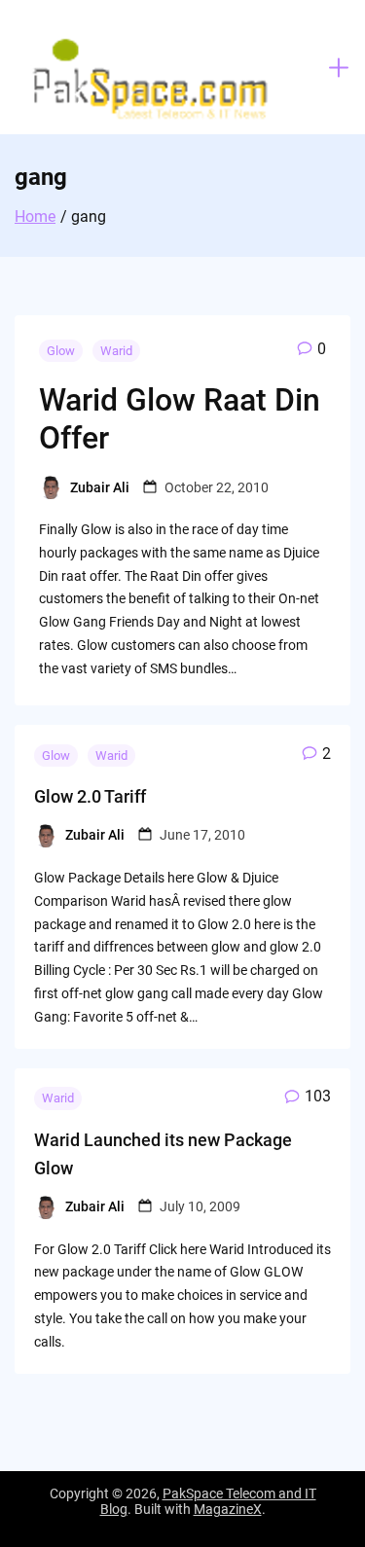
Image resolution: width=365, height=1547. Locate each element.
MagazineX (228, 1509)
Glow (61, 350)
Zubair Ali (99, 487)
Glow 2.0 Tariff (90, 796)
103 (318, 1096)
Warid (116, 350)
